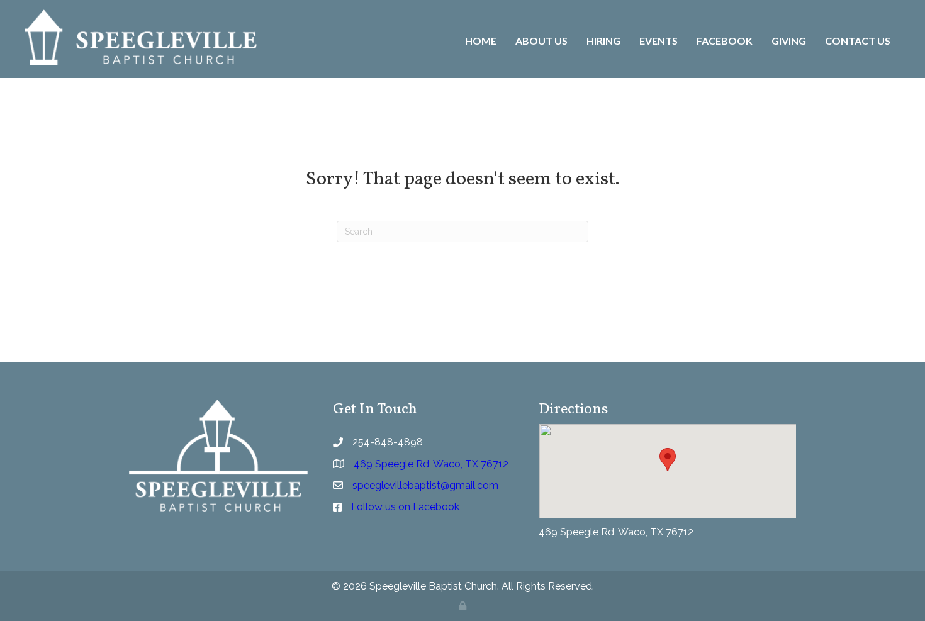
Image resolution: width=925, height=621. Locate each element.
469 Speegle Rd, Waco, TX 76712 (616, 532)
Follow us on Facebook (405, 507)
